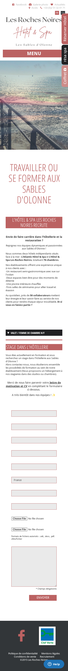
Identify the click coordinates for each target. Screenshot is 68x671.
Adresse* (16, 434)
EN (62, 12)
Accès (34, 7)
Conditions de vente (25, 656)
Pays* (14, 474)
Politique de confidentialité (23, 653)
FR (57, 12)
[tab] (34, 333)
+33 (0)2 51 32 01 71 (54, 7)
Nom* (14, 407)
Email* (15, 487)
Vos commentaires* (22, 543)
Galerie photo (40, 4)
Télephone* (17, 500)
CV (12, 513)
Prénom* (16, 421)
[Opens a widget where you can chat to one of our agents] (53, 664)
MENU (34, 53)
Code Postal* (18, 447)
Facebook (20, 4)
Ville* (14, 460)
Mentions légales (50, 653)
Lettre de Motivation (22, 524)
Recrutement (47, 656)
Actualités (59, 4)
